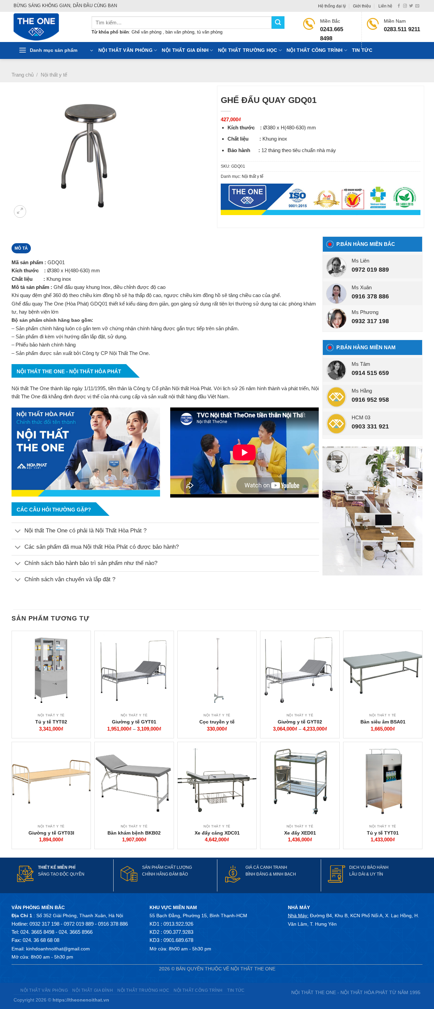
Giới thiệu (362, 6)
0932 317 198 (370, 321)
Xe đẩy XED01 (300, 833)
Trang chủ (23, 75)
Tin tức (362, 50)
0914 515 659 (370, 373)
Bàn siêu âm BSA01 (383, 721)
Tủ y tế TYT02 (51, 721)
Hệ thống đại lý (332, 6)
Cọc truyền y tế (217, 721)
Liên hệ (385, 6)
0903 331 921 (370, 426)
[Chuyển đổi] (18, 532)
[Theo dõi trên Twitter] (411, 6)
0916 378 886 (370, 296)
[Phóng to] (20, 211)
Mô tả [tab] (21, 248)
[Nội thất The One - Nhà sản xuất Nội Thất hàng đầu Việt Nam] (47, 27)
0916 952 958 (370, 399)
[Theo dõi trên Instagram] (405, 6)
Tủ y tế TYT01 (383, 833)
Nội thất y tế (54, 75)
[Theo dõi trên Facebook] (399, 6)
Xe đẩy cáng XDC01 (217, 833)
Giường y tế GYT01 (134, 721)
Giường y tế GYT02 (300, 721)
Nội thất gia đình (185, 50)
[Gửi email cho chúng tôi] (417, 6)
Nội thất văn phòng (125, 50)
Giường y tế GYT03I (51, 833)
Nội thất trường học (247, 50)
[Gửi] (278, 22)
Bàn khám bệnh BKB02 (134, 833)
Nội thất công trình (314, 50)
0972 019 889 (370, 269)
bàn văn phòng (179, 32)
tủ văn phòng (209, 32)
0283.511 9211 (402, 29)
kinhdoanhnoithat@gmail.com (58, 948)
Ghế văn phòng (147, 32)
